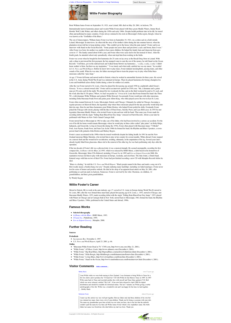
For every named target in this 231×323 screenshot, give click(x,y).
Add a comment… (102, 266)
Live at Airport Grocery (82, 220)
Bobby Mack (82, 272)
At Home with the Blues (82, 215)
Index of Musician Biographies (80, 2)
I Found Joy (77, 217)
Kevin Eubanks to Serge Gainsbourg (106, 2)
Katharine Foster (84, 294)
